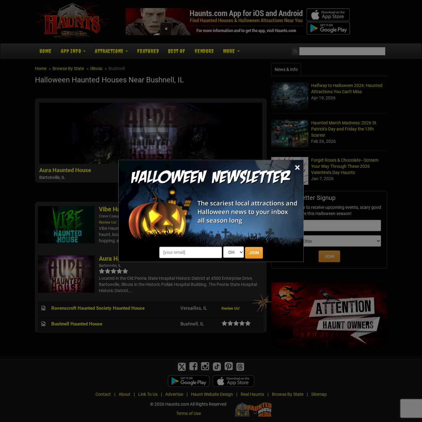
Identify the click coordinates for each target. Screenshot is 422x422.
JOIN (254, 252)
